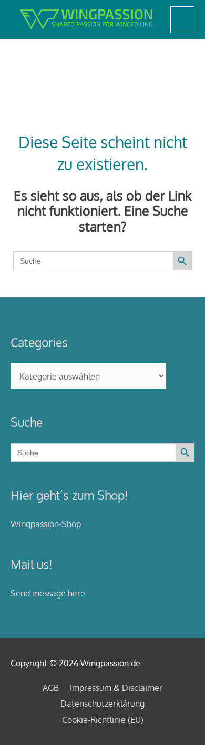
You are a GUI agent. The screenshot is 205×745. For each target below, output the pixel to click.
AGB (51, 687)
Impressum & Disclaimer (116, 687)
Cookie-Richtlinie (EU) (103, 719)
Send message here (48, 593)
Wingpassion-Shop (46, 523)
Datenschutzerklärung (102, 703)
